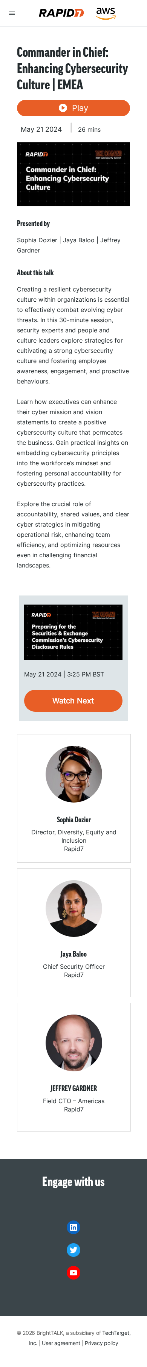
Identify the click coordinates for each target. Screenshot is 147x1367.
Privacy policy (101, 1343)
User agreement (61, 1343)
